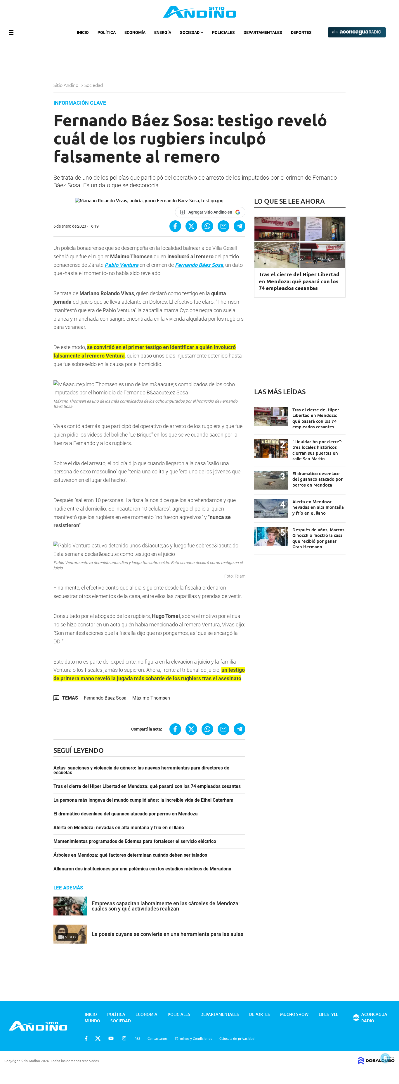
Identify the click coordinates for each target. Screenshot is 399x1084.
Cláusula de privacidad (236, 1038)
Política (107, 32)
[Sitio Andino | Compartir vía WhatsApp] (207, 226)
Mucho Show (294, 1014)
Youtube (111, 1038)
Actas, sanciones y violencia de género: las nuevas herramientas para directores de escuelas (141, 770)
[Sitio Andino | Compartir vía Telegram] (239, 226)
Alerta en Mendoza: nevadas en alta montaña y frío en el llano (118, 827)
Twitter (98, 1038)
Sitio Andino (66, 85)
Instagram (124, 1038)
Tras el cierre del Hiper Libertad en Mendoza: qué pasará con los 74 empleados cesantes (147, 786)
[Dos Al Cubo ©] (376, 1062)
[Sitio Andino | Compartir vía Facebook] (175, 226)
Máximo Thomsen (151, 698)
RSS (137, 1038)
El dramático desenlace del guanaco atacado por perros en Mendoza (125, 814)
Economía (134, 32)
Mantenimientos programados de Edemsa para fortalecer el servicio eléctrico (134, 841)
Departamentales (263, 32)
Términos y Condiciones (193, 1038)
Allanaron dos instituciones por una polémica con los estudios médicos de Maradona (142, 869)
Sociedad (190, 32)
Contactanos (157, 1038)
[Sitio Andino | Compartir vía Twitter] (191, 226)
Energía (162, 32)
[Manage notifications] (385, 1058)
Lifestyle (328, 1014)
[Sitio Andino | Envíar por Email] (223, 226)
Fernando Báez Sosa (105, 698)
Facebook (86, 1038)
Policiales (223, 32)
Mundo (92, 1020)
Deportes (301, 32)
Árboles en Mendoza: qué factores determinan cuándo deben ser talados (130, 855)
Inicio (83, 32)
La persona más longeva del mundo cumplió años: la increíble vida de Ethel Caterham (143, 800)
